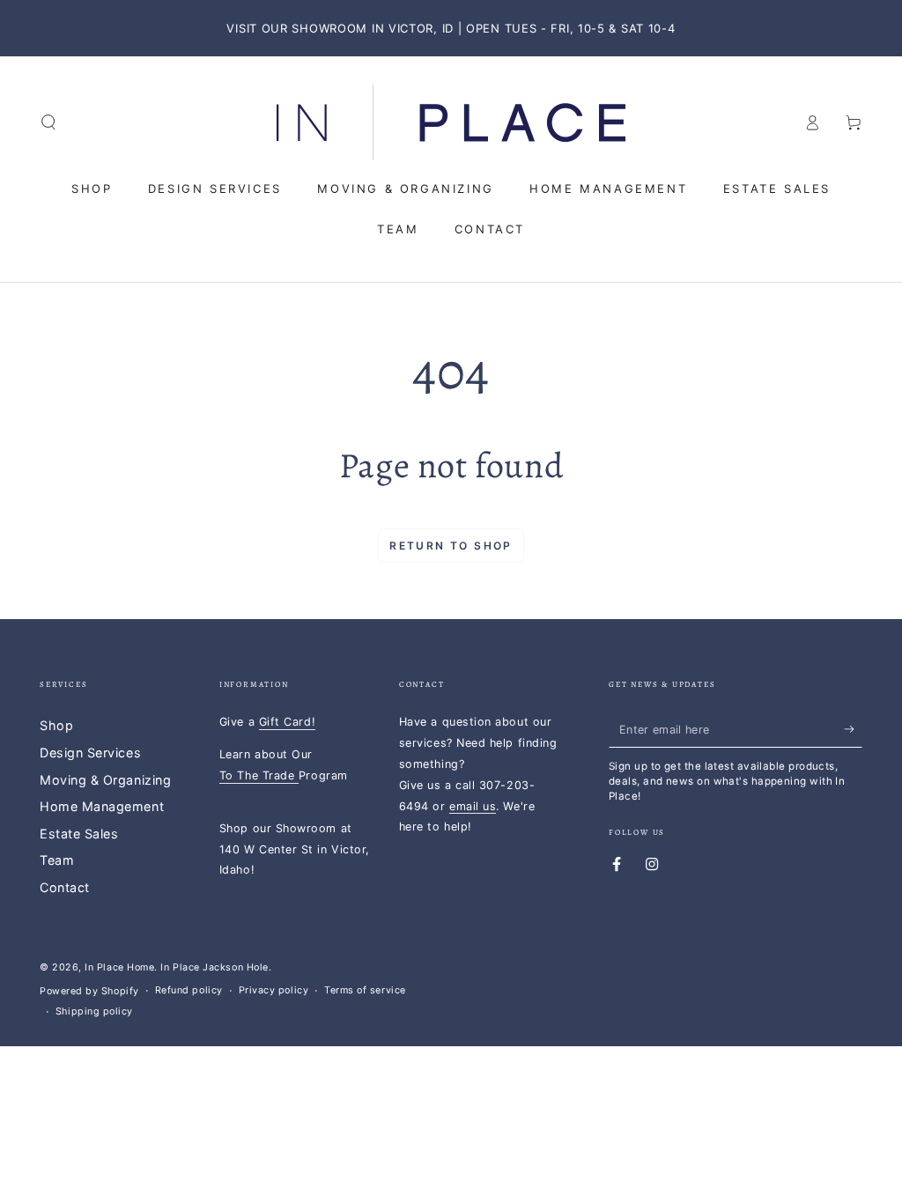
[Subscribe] (853, 729)
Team (57, 859)
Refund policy (189, 990)
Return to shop (451, 545)
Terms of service (365, 990)
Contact (65, 887)
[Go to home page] (451, 122)
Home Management (102, 806)
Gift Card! (287, 721)
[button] (49, 122)
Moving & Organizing (105, 779)
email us (472, 806)
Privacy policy (274, 990)
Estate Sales (79, 833)
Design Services (90, 752)
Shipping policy (94, 1011)
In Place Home (119, 967)
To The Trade (259, 775)
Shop (56, 725)
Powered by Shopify (89, 991)
